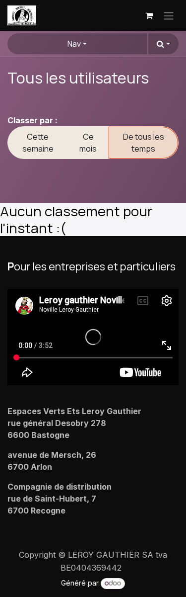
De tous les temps (143, 142)
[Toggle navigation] (169, 15)
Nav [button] (74, 43)
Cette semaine (38, 142)
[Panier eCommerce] (149, 15)
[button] (163, 43)
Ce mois (88, 142)
